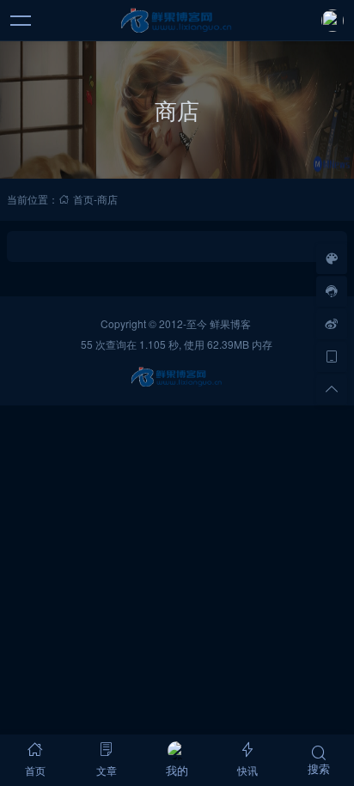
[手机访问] (331, 356)
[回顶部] (331, 389)
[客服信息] (331, 291)
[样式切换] (331, 258)
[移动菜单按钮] (21, 20)
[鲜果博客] (177, 20)
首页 (83, 199)
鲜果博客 (230, 323)
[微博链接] (331, 323)
